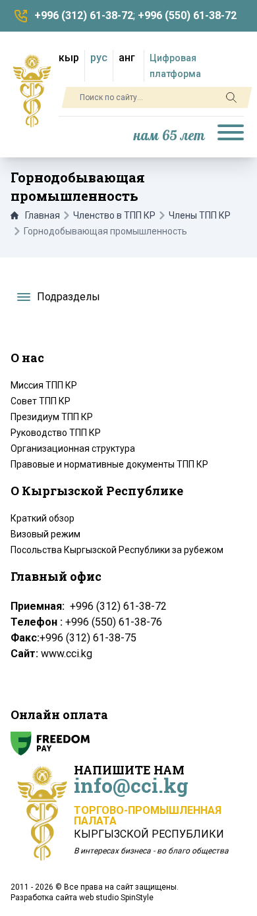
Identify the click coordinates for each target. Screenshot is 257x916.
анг (127, 57)
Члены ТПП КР (200, 215)
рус (98, 57)
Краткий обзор (42, 518)
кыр (69, 57)
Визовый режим (45, 534)
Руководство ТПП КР (56, 432)
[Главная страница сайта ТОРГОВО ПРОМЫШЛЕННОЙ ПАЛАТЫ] (32, 90)
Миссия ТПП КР (44, 385)
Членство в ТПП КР (114, 215)
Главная (42, 215)
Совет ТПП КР (41, 401)
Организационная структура (73, 448)
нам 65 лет (169, 136)
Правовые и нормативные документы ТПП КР (109, 464)
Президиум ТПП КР (52, 417)
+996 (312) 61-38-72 (83, 15)
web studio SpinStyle (116, 897)
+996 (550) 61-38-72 (187, 15)
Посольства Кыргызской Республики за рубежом (117, 550)
